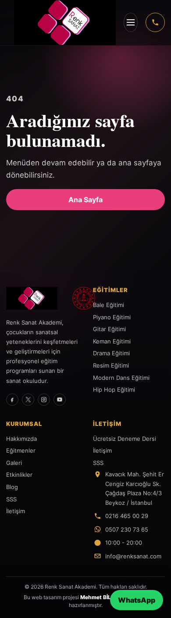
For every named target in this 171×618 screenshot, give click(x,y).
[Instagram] (44, 399)
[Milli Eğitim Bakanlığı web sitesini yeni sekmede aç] (83, 298)
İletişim (15, 510)
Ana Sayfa (85, 199)
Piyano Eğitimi (112, 317)
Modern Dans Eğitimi (121, 377)
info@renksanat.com (133, 556)
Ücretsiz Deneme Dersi (124, 438)
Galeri (14, 462)
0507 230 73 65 (126, 529)
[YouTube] (59, 399)
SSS (11, 499)
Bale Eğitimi (108, 304)
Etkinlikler (19, 474)
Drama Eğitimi (111, 353)
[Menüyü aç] (131, 22)
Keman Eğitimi (112, 341)
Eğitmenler (21, 450)
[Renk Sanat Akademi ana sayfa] (36, 298)
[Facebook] (12, 399)
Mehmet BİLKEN (100, 597)
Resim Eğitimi (111, 365)
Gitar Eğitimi (109, 328)
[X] (28, 399)
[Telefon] (155, 22)
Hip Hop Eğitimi (114, 389)
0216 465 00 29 (126, 515)
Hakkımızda (21, 438)
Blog (12, 486)
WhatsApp (136, 600)
